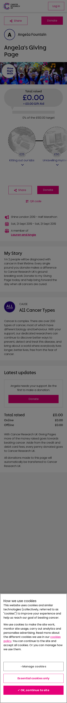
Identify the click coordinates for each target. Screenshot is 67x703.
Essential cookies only (33, 678)
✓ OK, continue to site (33, 690)
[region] (33, 648)
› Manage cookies (33, 666)
